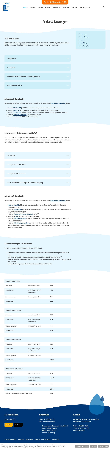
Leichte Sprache (85, 7)
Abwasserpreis (81, 40)
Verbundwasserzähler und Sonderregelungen (23, 76)
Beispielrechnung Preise (84, 46)
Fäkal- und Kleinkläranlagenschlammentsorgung (25, 182)
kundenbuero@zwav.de (49, 421)
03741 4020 (63, 2)
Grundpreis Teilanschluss (16, 173)
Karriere (40, 7)
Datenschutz (55, 439)
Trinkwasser (57, 7)
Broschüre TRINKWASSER (14, 108)
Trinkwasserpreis (82, 34)
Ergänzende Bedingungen (19, 115)
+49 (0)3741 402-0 (83, 426)
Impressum (21, 439)
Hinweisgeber (29, 439)
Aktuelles (32, 7)
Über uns (74, 7)
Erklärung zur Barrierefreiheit (42, 439)
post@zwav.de (80, 430)
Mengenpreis (12, 58)
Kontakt (47, 7)
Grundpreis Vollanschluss (16, 164)
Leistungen (11, 155)
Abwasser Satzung (82, 43)
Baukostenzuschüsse (14, 85)
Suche (104, 7)
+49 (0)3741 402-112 (49, 419)
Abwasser (66, 7)
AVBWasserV (16, 110)
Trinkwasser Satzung (83, 37)
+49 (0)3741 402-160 (83, 428)
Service (25, 7)
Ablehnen (93, 446)
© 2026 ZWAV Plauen (10, 439)
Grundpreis (11, 67)
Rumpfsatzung (17, 112)
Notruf (8, 425)
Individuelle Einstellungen (82, 446)
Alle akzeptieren (103, 446)
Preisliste (15, 117)
